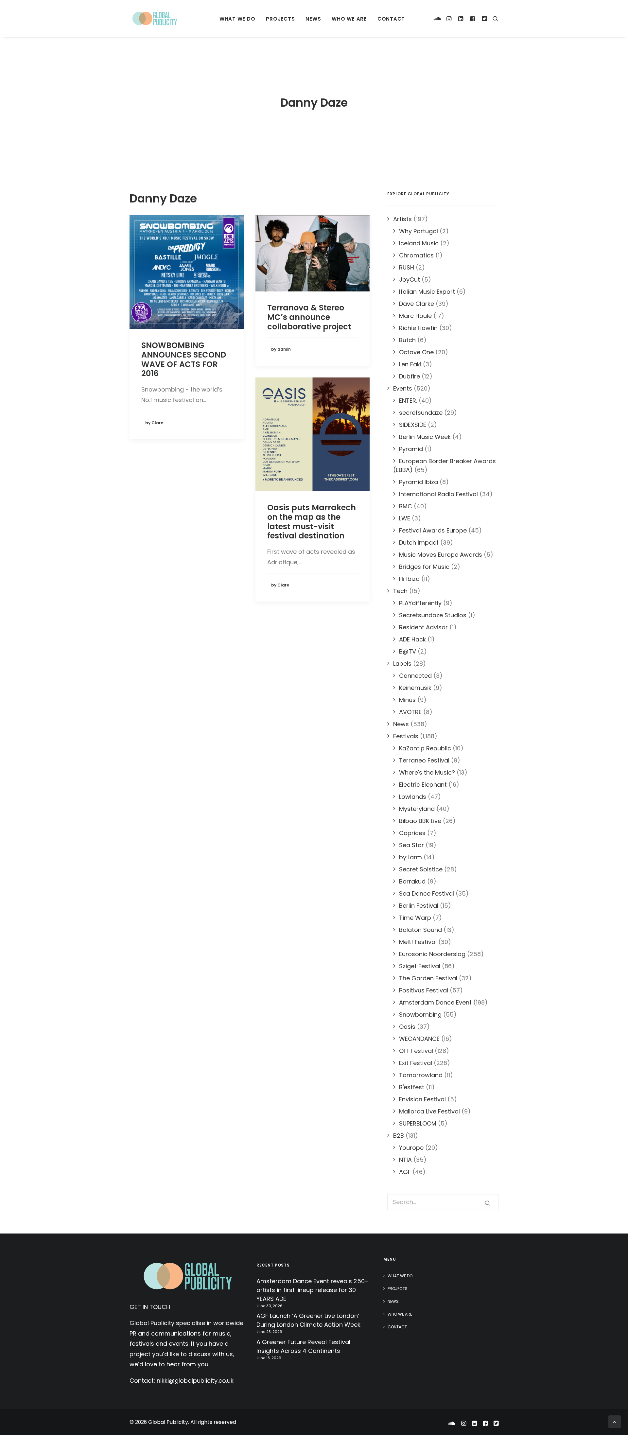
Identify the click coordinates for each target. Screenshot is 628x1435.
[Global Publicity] (154, 18)
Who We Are (349, 18)
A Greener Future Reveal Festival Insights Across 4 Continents (303, 1346)
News (313, 18)
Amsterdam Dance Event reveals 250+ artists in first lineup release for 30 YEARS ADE (312, 1290)
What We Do (237, 18)
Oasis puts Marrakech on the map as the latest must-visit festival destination (311, 521)
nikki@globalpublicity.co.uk (195, 1380)
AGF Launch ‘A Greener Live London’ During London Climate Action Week (308, 1320)
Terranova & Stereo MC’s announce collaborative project (309, 317)
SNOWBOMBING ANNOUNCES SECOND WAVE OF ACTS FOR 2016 (183, 359)
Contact (391, 18)
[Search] (494, 18)
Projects (280, 18)
